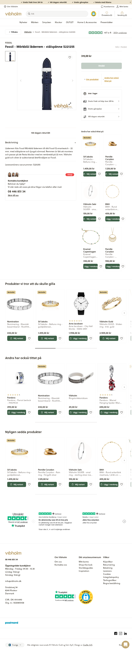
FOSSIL (8, 42)
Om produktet (92, 79)
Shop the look (85, 564)
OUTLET (69, 22)
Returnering (109, 564)
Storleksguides (86, 567)
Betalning (107, 567)
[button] (101, 101)
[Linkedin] (125, 633)
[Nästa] (72, 80)
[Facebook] (115, 633)
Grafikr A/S (87, 644)
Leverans (107, 571)
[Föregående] (20, 80)
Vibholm (28, 32)
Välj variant (91, 174)
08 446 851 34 (16, 191)
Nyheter (23, 22)
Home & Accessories (87, 22)
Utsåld (101, 65)
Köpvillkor (108, 561)
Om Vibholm (12, 6)
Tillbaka (14, 32)
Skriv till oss (13, 195)
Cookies (107, 574)
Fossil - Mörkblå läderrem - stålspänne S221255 (55, 32)
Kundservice (109, 6)
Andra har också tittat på (111, 79)
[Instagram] (120, 633)
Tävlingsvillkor (109, 580)
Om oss (58, 561)
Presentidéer (107, 22)
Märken (34, 22)
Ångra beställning (111, 583)
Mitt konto (123, 6)
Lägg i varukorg (113, 219)
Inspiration (84, 571)
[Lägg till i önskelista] (69, 57)
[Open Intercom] (125, 644)
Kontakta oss (61, 564)
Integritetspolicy (111, 577)
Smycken (46, 22)
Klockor (58, 22)
